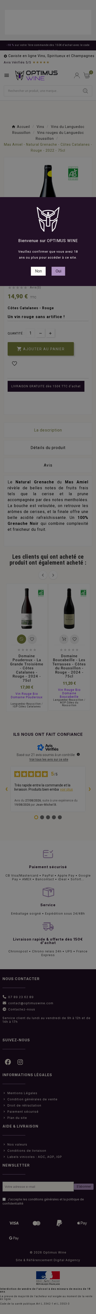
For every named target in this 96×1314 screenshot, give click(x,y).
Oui (58, 271)
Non (38, 271)
